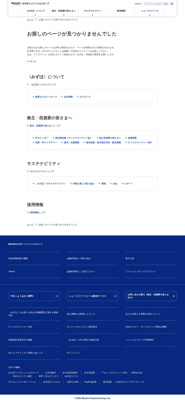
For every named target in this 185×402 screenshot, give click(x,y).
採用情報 (121, 11)
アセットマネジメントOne (114, 372)
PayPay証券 (91, 382)
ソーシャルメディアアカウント (140, 271)
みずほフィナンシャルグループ (23, 372)
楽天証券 (107, 382)
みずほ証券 (89, 372)
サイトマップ (73, 353)
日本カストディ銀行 (22, 376)
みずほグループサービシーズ (130, 382)
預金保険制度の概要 (18, 258)
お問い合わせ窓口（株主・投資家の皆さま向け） (148, 296)
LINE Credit (72, 382)
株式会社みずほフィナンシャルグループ (25, 244)
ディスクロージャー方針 (20, 327)
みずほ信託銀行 (70, 372)
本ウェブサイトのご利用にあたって (25, 353)
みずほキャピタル (51, 382)
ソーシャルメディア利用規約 (139, 340)
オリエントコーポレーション (22, 382)
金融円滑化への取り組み (79, 258)
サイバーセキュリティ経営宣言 (82, 327)
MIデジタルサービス (48, 376)
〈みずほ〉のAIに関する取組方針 (83, 340)
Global (138, 4)
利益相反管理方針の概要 (20, 340)
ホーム (30, 19)
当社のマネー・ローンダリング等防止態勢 (146, 327)
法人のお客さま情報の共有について (142, 314)
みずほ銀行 (50, 372)
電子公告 (129, 258)
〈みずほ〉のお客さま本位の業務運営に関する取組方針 (33, 314)
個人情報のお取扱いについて (81, 314)
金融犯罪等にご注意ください (81, 271)
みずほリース (71, 376)
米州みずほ (137, 372)
